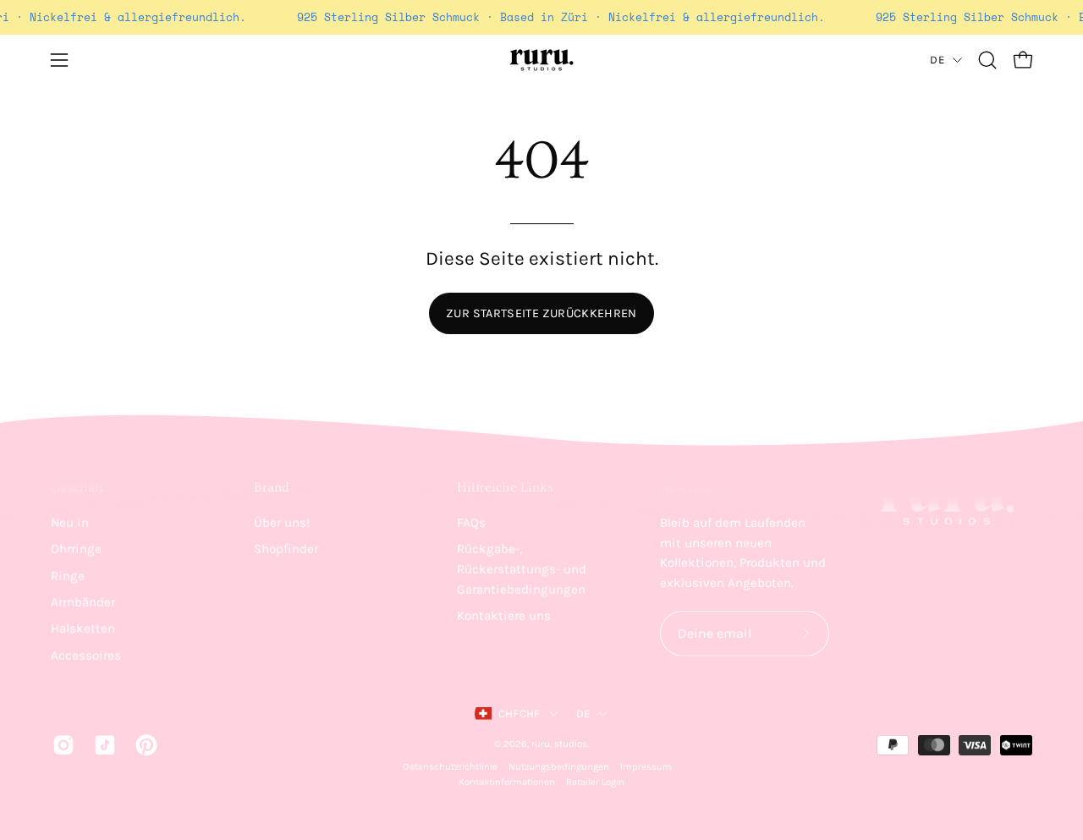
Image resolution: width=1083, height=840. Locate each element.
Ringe (68, 575)
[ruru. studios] (541, 60)
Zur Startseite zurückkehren (541, 313)
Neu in (70, 522)
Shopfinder (286, 549)
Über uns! (282, 522)
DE (937, 59)
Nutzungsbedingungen (559, 766)
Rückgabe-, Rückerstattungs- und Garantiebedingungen (521, 569)
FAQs (471, 522)
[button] (987, 60)
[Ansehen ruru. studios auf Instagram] (60, 744)
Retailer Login (595, 782)
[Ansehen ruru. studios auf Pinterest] (143, 744)
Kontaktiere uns (504, 615)
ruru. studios (559, 743)
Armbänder (83, 602)
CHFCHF (519, 713)
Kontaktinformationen (507, 782)
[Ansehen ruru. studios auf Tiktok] (102, 744)
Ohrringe (76, 549)
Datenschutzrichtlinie (450, 766)
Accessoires (86, 654)
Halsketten (83, 628)
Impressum (646, 766)
